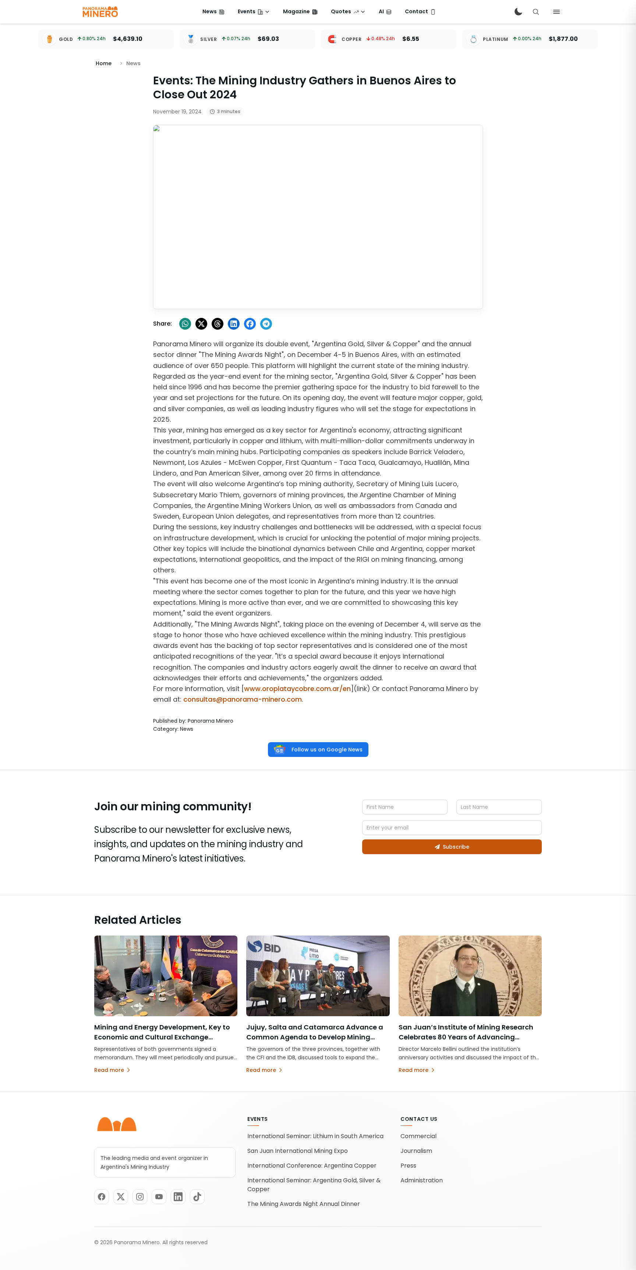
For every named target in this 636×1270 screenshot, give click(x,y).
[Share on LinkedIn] (234, 324)
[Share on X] (201, 324)
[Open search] (536, 11)
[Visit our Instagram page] (139, 1196)
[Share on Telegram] (266, 324)
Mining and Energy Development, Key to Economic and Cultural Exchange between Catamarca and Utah (162, 1037)
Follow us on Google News (327, 749)
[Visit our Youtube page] (159, 1196)
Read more (109, 1070)
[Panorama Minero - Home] (99, 11)
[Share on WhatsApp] (185, 324)
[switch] (518, 11)
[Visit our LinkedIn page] (178, 1196)
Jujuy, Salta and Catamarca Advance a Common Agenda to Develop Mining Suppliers (314, 1037)
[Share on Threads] (217, 324)
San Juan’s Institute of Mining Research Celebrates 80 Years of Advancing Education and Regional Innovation (466, 1037)
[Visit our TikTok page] (197, 1196)
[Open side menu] (556, 11)
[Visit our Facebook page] (101, 1196)
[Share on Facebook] (250, 324)
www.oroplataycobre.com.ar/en (297, 688)
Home (104, 63)
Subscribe (456, 846)
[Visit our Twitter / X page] (120, 1196)
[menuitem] (213, 11)
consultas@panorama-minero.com (242, 699)
